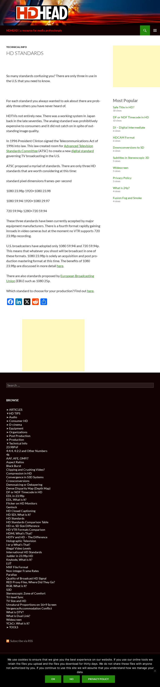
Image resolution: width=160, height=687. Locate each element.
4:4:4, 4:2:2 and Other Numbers (26, 451)
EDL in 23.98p (15, 496)
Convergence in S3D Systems (25, 477)
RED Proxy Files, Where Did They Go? (30, 582)
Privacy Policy (122, 178)
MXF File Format (17, 567)
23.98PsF (12, 447)
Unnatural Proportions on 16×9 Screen (31, 604)
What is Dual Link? (18, 616)
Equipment (16, 428)
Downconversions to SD (128, 147)
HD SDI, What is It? (18, 514)
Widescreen (120, 167)
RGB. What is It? (16, 586)
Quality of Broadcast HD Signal (26, 578)
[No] (155, 671)
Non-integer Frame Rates (22, 571)
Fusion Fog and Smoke (127, 198)
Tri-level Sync (15, 597)
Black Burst (13, 466)
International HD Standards (24, 552)
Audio (13, 417)
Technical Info (16, 47)
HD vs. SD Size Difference (22, 526)
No (72, 679)
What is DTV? (15, 612)
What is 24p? (121, 188)
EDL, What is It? (16, 499)
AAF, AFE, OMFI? (17, 458)
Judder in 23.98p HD (19, 556)
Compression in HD (19, 473)
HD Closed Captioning (20, 511)
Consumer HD (18, 421)
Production (16, 439)
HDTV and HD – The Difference (26, 537)
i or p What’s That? (18, 544)
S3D (9, 589)
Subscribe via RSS (21, 641)
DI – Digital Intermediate (129, 127)
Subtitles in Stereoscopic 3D (131, 157)
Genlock (11, 507)
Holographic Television (21, 541)
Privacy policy (98, 679)
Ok (53, 679)
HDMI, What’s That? (19, 533)
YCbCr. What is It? (18, 623)
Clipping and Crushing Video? (25, 469)
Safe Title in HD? (123, 107)
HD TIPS (14, 413)
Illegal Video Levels (18, 548)
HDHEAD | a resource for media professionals (34, 30)
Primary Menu (155, 30)
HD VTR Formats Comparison (25, 529)
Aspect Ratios (15, 462)
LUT (8, 563)
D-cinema (15, 424)
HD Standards (15, 518)
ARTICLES (15, 409)
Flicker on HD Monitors (21, 503)
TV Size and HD (16, 601)
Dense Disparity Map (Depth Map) (28, 488)
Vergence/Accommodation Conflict (29, 608)
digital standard (82, 151)
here (60, 266)
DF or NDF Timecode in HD (131, 117)
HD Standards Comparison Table (27, 522)
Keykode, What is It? (19, 559)
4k (7, 454)
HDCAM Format (124, 137)
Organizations (18, 432)
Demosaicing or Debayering (24, 484)
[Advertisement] (53, 345)
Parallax (11, 574)
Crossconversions (17, 481)
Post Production (19, 436)
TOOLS (13, 627)
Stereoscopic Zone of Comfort (25, 593)
